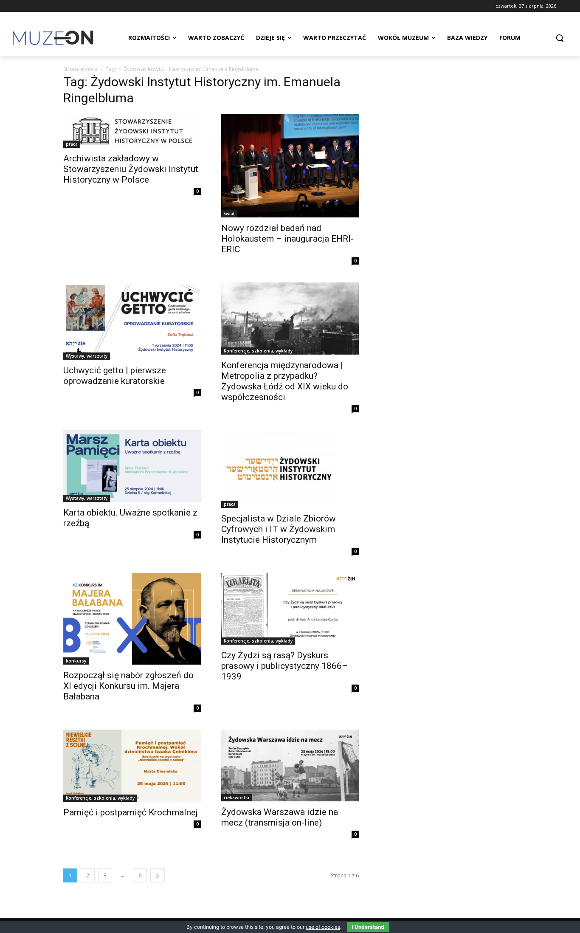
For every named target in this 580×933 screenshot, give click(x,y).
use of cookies (323, 927)
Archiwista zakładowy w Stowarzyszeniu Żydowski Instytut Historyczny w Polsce (130, 169)
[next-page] (157, 875)
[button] (559, 38)
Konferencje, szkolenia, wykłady (258, 351)
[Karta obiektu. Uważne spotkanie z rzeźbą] (132, 466)
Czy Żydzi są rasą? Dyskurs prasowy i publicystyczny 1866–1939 (284, 666)
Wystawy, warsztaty (86, 356)
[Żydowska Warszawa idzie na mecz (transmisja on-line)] (290, 766)
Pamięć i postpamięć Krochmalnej (130, 812)
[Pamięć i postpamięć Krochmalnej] (132, 766)
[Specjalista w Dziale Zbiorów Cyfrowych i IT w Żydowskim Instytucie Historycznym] (290, 469)
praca (72, 144)
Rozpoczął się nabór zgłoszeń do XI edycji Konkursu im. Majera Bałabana (128, 686)
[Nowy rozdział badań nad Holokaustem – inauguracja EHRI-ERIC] (290, 165)
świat (229, 214)
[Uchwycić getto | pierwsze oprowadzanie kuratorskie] (132, 321)
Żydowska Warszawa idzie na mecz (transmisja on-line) (279, 817)
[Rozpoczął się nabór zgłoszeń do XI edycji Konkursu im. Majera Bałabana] (132, 619)
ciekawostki (236, 798)
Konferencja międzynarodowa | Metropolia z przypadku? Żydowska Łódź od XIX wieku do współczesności (284, 381)
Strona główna (80, 69)
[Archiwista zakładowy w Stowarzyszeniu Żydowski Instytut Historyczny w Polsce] (132, 131)
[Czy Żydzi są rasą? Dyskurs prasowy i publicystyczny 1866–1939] (290, 609)
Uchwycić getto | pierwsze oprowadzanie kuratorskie (114, 375)
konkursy (76, 661)
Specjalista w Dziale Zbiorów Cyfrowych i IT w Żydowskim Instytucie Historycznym (278, 529)
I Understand (368, 927)
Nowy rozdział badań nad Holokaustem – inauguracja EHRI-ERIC (287, 238)
